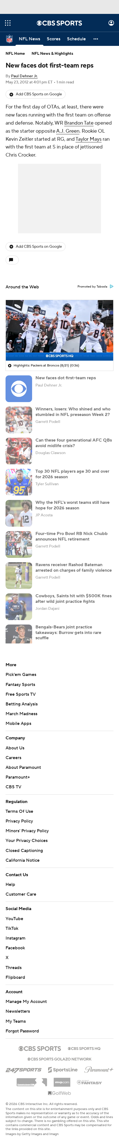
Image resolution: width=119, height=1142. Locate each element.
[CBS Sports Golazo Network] (59, 1058)
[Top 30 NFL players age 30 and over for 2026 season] (19, 482)
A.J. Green (67, 131)
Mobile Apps (18, 723)
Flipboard (15, 977)
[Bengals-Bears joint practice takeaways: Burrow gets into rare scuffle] (19, 638)
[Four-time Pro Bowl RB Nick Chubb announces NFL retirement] (19, 544)
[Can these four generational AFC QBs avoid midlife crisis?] (19, 451)
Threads (14, 967)
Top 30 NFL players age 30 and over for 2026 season (72, 474)
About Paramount (23, 767)
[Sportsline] (63, 1069)
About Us (15, 748)
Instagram (15, 938)
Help (10, 884)
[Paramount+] (98, 1068)
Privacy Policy (19, 821)
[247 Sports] (24, 1069)
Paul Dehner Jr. (24, 76)
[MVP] (62, 1080)
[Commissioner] (32, 1080)
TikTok (12, 928)
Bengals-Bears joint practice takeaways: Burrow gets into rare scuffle (68, 632)
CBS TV (13, 787)
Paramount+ (18, 777)
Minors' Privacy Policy (27, 831)
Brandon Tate (79, 123)
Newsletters (18, 1011)
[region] (59, 330)
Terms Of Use (19, 811)
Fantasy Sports (20, 684)
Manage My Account (26, 1001)
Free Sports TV (21, 694)
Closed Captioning (24, 850)
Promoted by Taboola (92, 287)
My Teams (16, 1021)
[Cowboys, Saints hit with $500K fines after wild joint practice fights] (19, 606)
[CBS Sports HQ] (84, 1048)
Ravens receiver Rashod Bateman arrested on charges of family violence (73, 567)
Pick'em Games (21, 674)
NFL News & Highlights (52, 53)
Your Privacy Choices (27, 840)
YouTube (14, 918)
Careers (13, 757)
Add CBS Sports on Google (39, 94)
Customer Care (21, 894)
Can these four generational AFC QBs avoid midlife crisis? (73, 442)
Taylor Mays (89, 139)
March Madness (21, 714)
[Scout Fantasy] (89, 1082)
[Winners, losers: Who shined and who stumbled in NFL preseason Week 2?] (19, 420)
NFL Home (15, 53)
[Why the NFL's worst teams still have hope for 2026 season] (19, 513)
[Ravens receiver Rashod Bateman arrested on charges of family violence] (19, 575)
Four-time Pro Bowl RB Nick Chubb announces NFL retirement (71, 536)
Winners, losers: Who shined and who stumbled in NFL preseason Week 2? (72, 411)
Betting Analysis (22, 704)
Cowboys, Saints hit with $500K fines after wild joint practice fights (73, 598)
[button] (7, 23)
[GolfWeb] (59, 1093)
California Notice (23, 860)
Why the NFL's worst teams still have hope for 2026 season (72, 505)
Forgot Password (22, 1031)
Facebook (15, 948)
